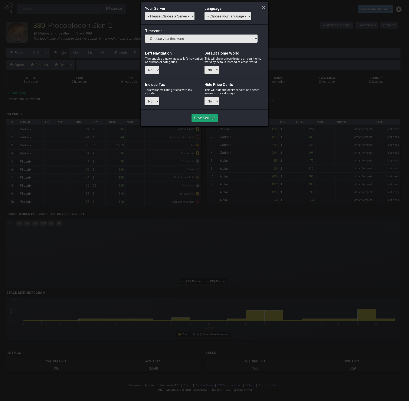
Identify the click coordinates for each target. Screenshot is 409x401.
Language (213, 8)
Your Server (155, 8)
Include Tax (155, 85)
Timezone (154, 31)
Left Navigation (158, 53)
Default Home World (221, 53)
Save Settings (204, 118)
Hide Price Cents (218, 85)
